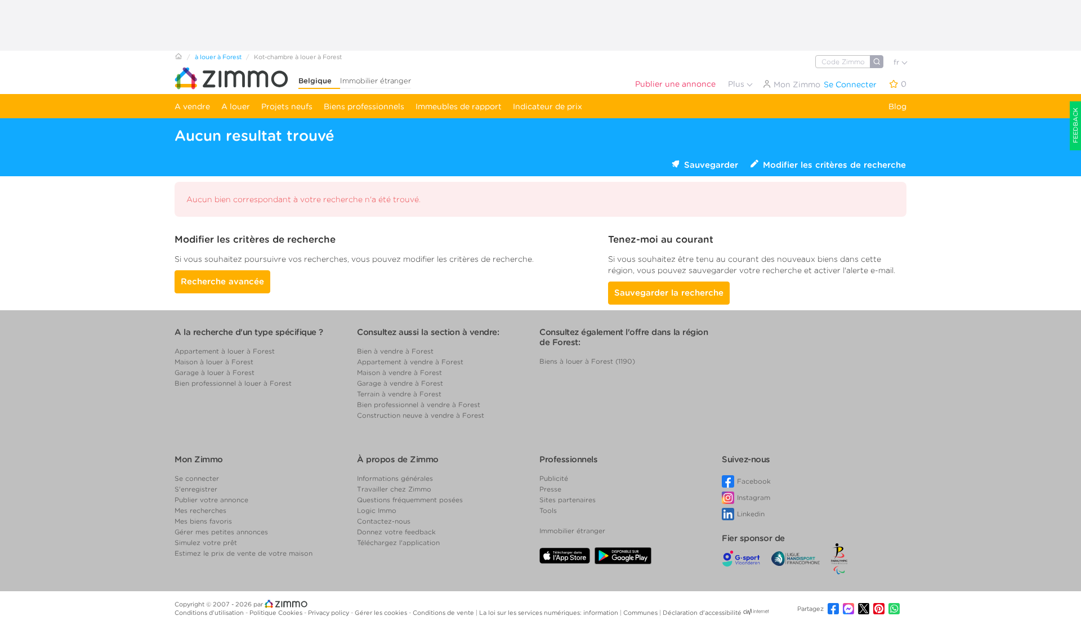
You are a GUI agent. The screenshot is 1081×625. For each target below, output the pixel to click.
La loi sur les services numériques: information (549, 613)
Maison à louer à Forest (214, 362)
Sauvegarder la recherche (668, 293)
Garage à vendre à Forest (400, 383)
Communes (641, 613)
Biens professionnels (364, 106)
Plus (737, 83)
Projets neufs (286, 106)
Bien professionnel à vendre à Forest (418, 404)
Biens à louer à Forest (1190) (587, 361)
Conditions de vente (444, 613)
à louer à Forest (218, 57)
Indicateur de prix (547, 106)
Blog (897, 106)
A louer (235, 106)
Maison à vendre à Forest (399, 372)
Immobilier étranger (375, 81)
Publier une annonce (675, 83)
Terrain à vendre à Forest (399, 394)
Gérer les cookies (382, 613)
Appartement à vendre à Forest (410, 362)
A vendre (192, 106)
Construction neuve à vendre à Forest (420, 415)
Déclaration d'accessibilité (702, 613)
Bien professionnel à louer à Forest (233, 383)
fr (897, 62)
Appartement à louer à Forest (225, 351)
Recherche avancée (222, 281)
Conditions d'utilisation (210, 613)
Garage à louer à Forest (214, 372)
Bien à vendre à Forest (395, 351)
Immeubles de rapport (459, 106)
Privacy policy (329, 613)
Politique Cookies (276, 613)
